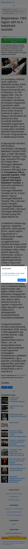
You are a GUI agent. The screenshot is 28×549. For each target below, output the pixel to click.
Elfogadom (22, 280)
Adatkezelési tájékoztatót (11, 275)
